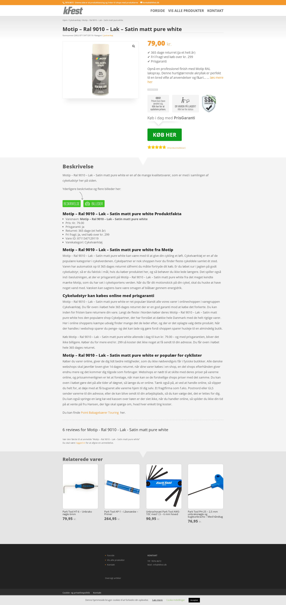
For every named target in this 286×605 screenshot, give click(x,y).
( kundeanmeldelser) (176, 148)
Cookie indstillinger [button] (175, 599)
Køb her (164, 134)
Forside (157, 11)
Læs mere (157, 599)
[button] (133, 46)
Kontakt (215, 11)
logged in (80, 442)
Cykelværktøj (75, 20)
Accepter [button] (194, 600)
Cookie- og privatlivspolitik (76, 592)
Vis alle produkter (186, 11)
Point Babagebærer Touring (100, 413)
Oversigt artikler (113, 578)
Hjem (65, 20)
